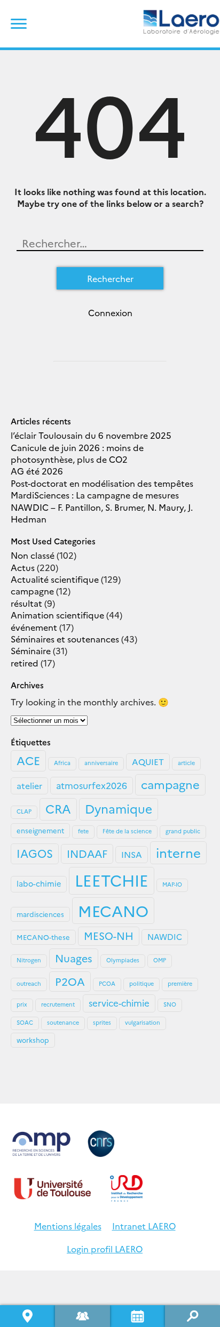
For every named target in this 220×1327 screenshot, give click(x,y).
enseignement (40, 830)
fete (83, 831)
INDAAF (87, 853)
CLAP (24, 811)
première (180, 983)
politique (141, 983)
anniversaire (101, 763)
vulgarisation (142, 1022)
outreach (29, 983)
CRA (58, 808)
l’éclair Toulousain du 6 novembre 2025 (91, 435)
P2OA (70, 981)
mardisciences (40, 914)
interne (178, 852)
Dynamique (118, 808)
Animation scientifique (57, 615)
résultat (26, 603)
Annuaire (82, 1316)
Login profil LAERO (105, 1248)
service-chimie (119, 1002)
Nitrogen (29, 960)
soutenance (63, 1022)
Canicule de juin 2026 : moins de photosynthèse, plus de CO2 (77, 453)
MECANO (113, 910)
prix (22, 1004)
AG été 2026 (37, 471)
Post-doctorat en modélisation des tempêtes (102, 483)
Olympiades (122, 960)
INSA (131, 854)
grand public (183, 831)
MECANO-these (43, 937)
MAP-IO (172, 884)
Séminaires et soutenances (65, 639)
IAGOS (35, 853)
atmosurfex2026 (91, 785)
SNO (169, 1004)
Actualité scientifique (55, 579)
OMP (159, 960)
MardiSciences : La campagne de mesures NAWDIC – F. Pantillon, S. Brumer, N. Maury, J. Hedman (102, 507)
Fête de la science (127, 831)
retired (24, 663)
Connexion (110, 312)
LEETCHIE (111, 880)
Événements (137, 1316)
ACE (28, 760)
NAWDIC (164, 936)
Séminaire (31, 650)
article (186, 763)
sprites (102, 1022)
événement (34, 627)
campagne (32, 591)
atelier (29, 785)
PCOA (107, 983)
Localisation (27, 1316)
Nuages (73, 958)
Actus (23, 567)
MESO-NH (108, 936)
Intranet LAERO (144, 1226)
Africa (62, 763)
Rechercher (192, 1316)
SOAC (25, 1022)
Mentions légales (67, 1226)
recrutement (58, 1004)
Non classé (32, 555)
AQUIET (148, 761)
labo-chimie (39, 883)
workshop (33, 1039)
